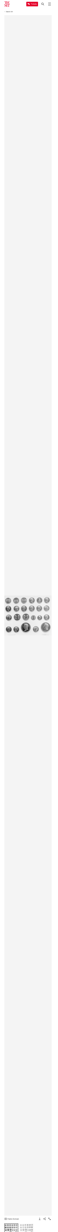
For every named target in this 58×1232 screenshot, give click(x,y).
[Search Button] (43, 4)
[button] (28, 615)
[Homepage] (7, 4)
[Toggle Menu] (49, 4)
